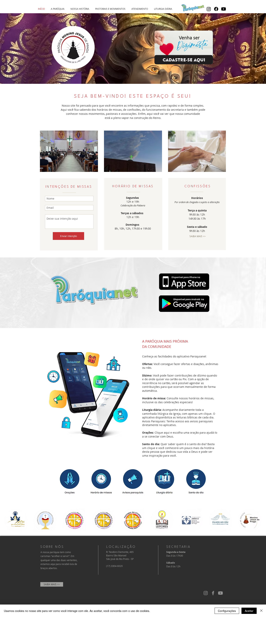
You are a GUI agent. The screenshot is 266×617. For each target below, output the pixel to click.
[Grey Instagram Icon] (205, 593)
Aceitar (249, 611)
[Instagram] (208, 9)
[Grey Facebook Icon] (213, 593)
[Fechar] (261, 611)
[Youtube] (223, 9)
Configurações (227, 611)
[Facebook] (216, 9)
